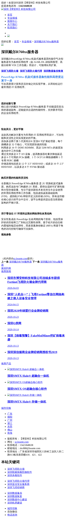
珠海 (9, 433)
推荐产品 (6, 363)
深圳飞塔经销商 (16, 487)
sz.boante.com (20, 258)
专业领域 (12, 18)
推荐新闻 (6, 271)
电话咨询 (12, 514)
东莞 (9, 426)
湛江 (9, 423)
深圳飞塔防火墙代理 (31, 71)
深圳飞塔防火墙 (9, 71)
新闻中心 (12, 21)
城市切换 (6, 408)
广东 (9, 413)
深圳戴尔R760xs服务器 (46, 41)
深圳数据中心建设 (17, 499)
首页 (9, 14)
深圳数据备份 (14, 493)
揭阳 (9, 417)
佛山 (9, 429)
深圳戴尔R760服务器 (20, 261)
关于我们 (12, 24)
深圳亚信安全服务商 (18, 484)
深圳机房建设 (14, 502)
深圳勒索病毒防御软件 (19, 472)
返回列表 (6, 268)
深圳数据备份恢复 (53, 71)
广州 (9, 420)
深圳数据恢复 (14, 496)
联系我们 (12, 27)
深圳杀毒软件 (14, 475)
